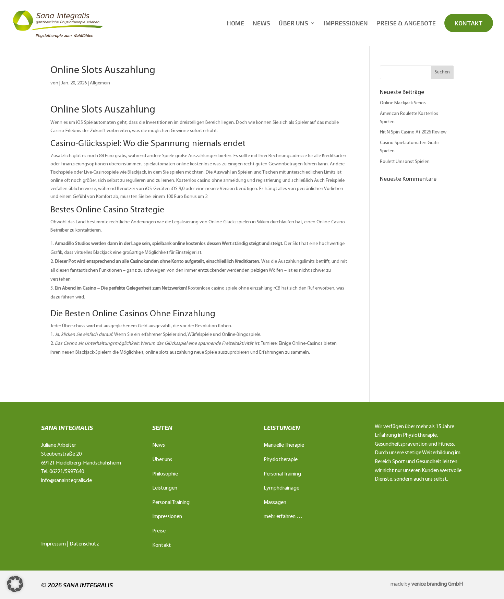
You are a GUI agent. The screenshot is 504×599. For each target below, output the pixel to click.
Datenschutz (84, 544)
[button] (15, 584)
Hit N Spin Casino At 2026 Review (413, 132)
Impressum (53, 544)
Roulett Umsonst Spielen (405, 161)
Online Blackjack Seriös (403, 103)
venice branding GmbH (437, 584)
